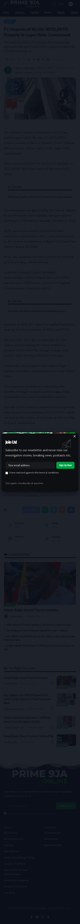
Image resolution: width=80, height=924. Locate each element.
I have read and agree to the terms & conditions (34, 472)
